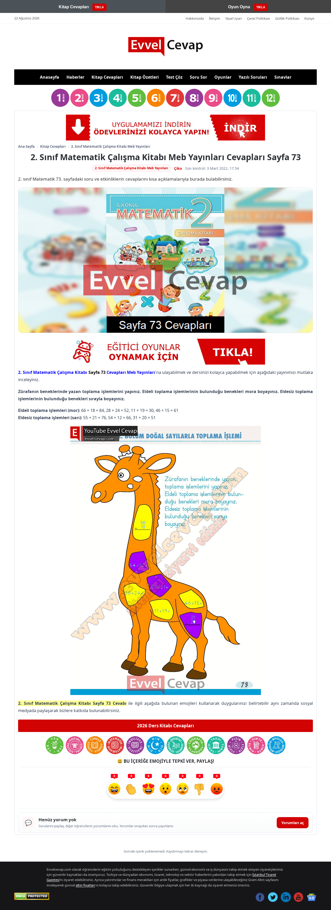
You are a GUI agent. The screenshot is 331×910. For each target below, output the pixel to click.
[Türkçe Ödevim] (95, 745)
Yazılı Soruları (253, 77)
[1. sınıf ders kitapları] (60, 98)
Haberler (75, 77)
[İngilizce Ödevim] (135, 745)
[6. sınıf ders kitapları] (156, 98)
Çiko (178, 168)
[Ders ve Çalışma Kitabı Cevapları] (165, 352)
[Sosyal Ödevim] (75, 745)
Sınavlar (282, 77)
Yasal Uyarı (233, 18)
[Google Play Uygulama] (165, 127)
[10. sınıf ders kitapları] (232, 98)
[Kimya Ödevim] (256, 745)
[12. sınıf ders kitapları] (271, 98)
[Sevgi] (148, 789)
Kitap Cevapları (107, 77)
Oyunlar (222, 77)
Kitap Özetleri (144, 77)
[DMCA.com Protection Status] (31, 896)
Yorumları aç (292, 822)
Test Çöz (174, 77)
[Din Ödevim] (155, 745)
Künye (309, 18)
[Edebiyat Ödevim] (176, 745)
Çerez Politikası (258, 18)
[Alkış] (131, 789)
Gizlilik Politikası (287, 18)
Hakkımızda (195, 18)
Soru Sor (198, 77)
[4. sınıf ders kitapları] (118, 98)
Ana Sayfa (26, 146)
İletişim (214, 18)
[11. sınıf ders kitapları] (252, 98)
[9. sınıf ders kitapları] (213, 98)
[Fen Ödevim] (55, 745)
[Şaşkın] (165, 789)
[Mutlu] (114, 789)
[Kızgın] (216, 789)
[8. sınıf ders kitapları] (194, 98)
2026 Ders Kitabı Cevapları (165, 726)
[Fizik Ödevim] (236, 745)
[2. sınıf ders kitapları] (79, 98)
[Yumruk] (199, 789)
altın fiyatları (85, 885)
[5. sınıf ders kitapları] (137, 98)
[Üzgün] (182, 789)
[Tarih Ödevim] (216, 745)
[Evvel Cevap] (165, 46)
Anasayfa (49, 77)
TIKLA (99, 7)
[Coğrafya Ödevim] (196, 745)
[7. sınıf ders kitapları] (175, 98)
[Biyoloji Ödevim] (276, 745)
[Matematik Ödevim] (115, 745)
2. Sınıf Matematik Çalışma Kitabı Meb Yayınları (110, 146)
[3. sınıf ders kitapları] (98, 98)
